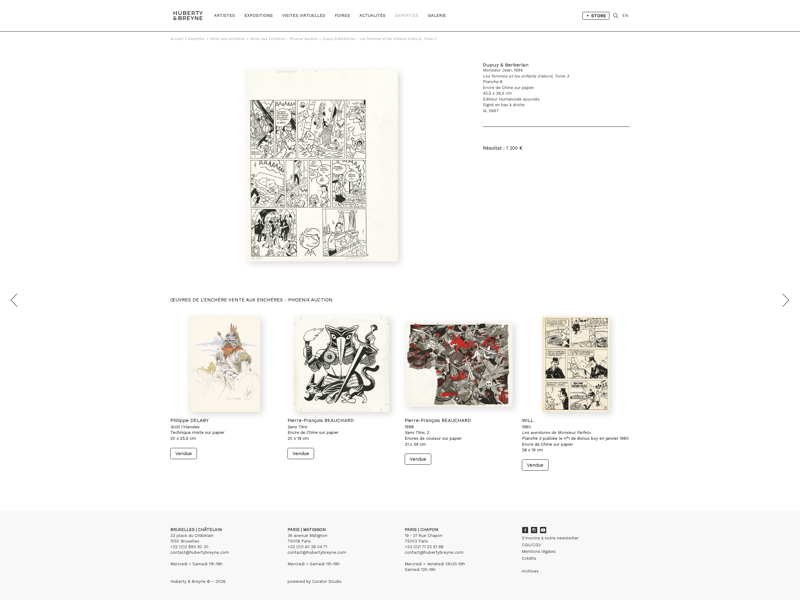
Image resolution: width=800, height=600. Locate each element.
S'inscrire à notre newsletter (550, 538)
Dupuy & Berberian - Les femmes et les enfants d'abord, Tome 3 (380, 39)
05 (193, 482)
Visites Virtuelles (303, 15)
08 (211, 482)
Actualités (372, 15)
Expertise (406, 15)
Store (598, 15)
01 (176, 482)
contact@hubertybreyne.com (199, 552)
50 (236, 482)
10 (224, 482)
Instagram (534, 530)
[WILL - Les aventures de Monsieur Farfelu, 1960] (576, 364)
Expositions (258, 15)
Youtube (543, 530)
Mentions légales (539, 551)
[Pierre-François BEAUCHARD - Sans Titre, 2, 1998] (458, 364)
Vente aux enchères (227, 39)
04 (186, 482)
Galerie (437, 15)
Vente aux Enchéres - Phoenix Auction (284, 39)
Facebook (525, 530)
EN (625, 15)
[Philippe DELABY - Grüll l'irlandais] (224, 364)
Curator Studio (327, 581)
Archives (530, 571)
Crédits (529, 558)
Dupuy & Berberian (505, 65)
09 (218, 482)
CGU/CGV (531, 545)
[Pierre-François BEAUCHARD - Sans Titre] (341, 364)
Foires (342, 15)
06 (199, 482)
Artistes (224, 15)
